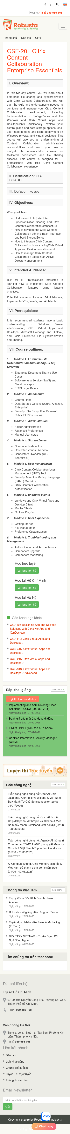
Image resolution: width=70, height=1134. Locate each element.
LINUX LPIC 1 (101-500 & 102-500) (31, 728)
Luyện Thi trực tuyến (18, 1074)
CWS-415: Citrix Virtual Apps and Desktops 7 (30, 651)
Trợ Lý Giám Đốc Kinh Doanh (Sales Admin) (31, 900)
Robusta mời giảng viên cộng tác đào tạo (34, 912)
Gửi (7, 1107)
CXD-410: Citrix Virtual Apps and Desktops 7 (30, 640)
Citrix (38, 38)
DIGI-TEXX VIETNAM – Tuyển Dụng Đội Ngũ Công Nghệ (33, 938)
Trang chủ (10, 38)
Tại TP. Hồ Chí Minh (21, 699)
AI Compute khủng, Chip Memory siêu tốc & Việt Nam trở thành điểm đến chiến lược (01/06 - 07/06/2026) (35, 867)
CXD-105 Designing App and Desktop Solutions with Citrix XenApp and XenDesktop (33, 628)
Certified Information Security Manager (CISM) (33, 740)
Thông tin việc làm (17, 1080)
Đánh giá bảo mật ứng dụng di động (31, 718)
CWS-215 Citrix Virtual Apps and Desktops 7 (30, 661)
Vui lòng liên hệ (27, 570)
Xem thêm (57, 689)
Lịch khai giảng (15, 1061)
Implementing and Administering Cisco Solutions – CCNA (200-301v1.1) (32, 707)
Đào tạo (26, 38)
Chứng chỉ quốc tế (17, 1068)
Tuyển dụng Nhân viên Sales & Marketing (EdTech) (34, 924)
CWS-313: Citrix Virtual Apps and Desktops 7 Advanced (30, 671)
